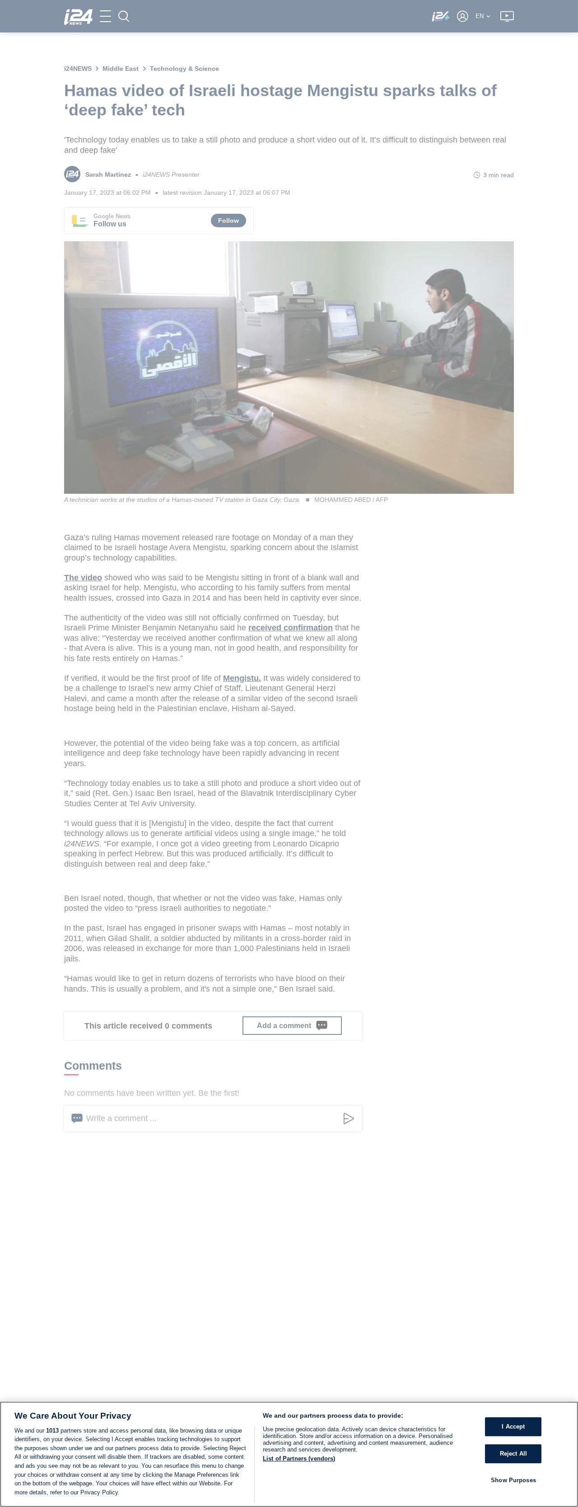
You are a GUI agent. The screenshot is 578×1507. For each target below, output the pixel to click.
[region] (289, 1454)
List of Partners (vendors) (299, 1458)
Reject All (513, 1453)
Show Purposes (513, 1479)
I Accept (513, 1426)
